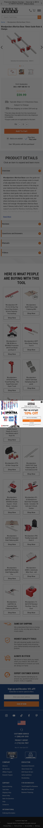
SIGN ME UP (31, 420)
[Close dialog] (42, 402)
